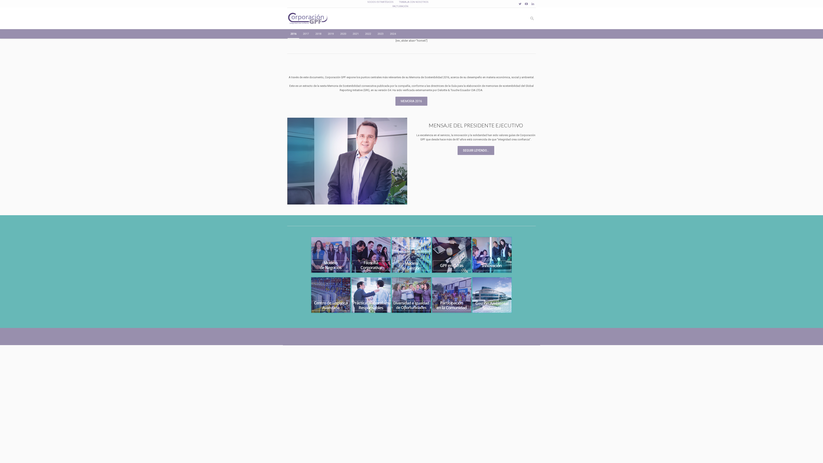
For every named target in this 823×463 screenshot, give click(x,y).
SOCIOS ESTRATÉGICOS (380, 2)
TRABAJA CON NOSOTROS (413, 2)
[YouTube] (526, 4)
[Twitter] (520, 4)
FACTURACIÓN (400, 6)
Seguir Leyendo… (476, 150)
